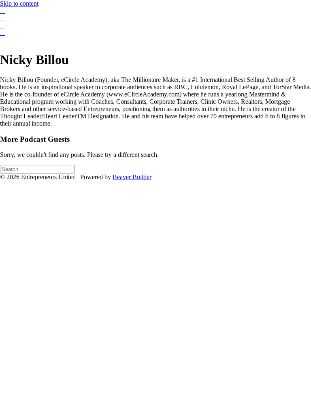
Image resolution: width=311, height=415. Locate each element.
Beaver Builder (132, 176)
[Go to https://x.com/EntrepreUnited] (155, 32)
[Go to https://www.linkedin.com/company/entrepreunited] (155, 25)
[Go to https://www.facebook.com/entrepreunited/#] (155, 11)
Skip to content (19, 3)
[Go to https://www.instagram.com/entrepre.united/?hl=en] (155, 18)
